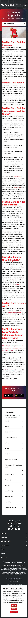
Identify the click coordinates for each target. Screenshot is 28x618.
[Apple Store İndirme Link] (8, 395)
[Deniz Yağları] (22, 421)
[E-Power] (22, 443)
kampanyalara (17, 187)
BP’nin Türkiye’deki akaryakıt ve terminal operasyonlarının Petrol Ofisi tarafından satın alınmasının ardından (13, 348)
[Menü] (25, 5)
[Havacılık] (22, 449)
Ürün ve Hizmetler (10, 18)
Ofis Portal (4, 557)
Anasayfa (3, 18)
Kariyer (3, 553)
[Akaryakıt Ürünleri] (22, 432)
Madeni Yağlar (5, 545)
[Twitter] (15, 529)
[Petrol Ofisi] (7, 4)
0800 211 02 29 (14, 526)
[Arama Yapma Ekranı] (20, 4)
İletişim (3, 549)
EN (17, 5)
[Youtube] (9, 529)
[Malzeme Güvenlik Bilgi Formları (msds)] (22, 470)
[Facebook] (19, 529)
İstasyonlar (4, 537)
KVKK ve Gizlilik (14, 581)
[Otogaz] (22, 427)
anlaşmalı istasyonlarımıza (14, 312)
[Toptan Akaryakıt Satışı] (22, 460)
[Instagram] (12, 529)
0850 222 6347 (14, 523)
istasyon (18, 284)
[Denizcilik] (22, 454)
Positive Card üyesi (10, 370)
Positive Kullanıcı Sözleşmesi (14, 584)
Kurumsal (3, 533)
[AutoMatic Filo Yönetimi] (22, 438)
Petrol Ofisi (5, 47)
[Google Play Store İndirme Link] (19, 395)
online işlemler (17, 176)
